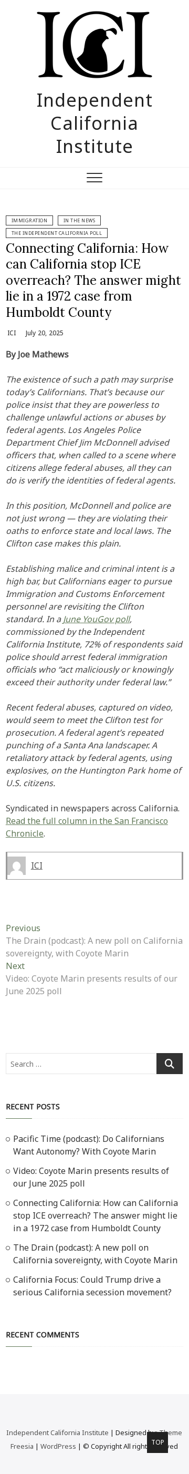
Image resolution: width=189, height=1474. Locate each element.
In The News (80, 220)
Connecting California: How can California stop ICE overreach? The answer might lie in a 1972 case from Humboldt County (93, 280)
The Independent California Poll (57, 233)
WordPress (58, 1446)
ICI (11, 332)
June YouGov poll (96, 619)
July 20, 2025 (44, 332)
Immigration (30, 220)
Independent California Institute (95, 123)
